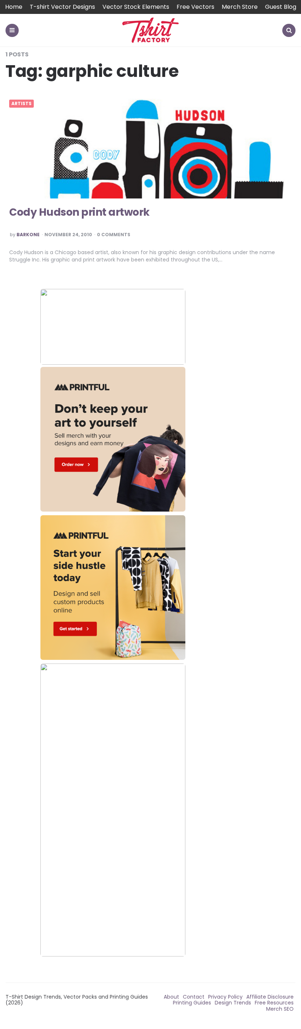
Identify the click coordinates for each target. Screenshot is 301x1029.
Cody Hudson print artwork (79, 212)
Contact (193, 996)
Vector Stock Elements (135, 7)
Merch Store (240, 7)
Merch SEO (280, 1009)
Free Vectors (195, 7)
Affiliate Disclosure (270, 996)
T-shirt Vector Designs (62, 7)
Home (13, 7)
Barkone (28, 234)
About (171, 996)
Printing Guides (192, 1002)
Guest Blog (280, 7)
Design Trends (233, 1002)
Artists (21, 103)
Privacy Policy (225, 996)
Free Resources (274, 1002)
